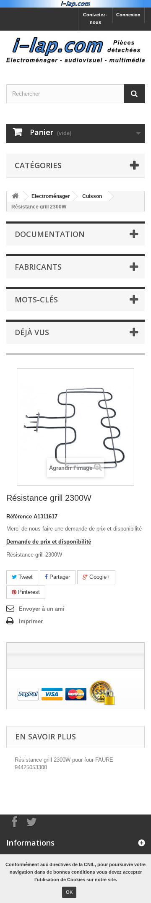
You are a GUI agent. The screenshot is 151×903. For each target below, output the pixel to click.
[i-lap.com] (75, 50)
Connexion (128, 14)
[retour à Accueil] (15, 196)
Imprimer (31, 621)
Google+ (99, 577)
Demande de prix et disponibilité (48, 542)
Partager (59, 577)
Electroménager (50, 196)
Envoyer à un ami (42, 609)
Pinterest (28, 592)
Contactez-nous (95, 18)
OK (69, 892)
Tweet (25, 577)
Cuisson (92, 196)
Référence (19, 516)
